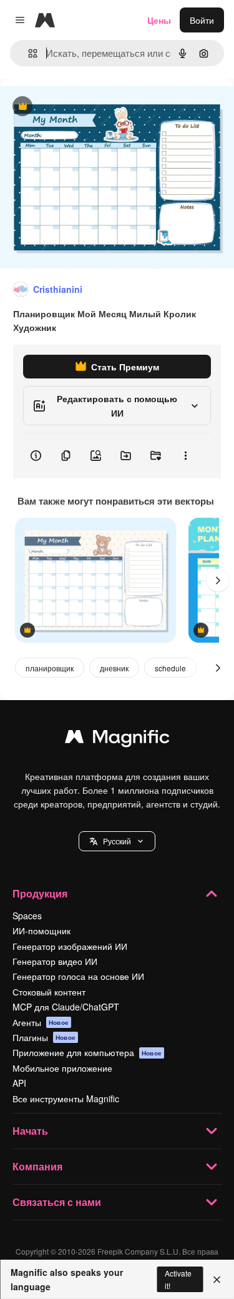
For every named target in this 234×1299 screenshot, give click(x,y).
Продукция (39, 893)
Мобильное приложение (62, 1068)
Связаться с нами (56, 1202)
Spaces (27, 915)
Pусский (117, 841)
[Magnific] (117, 739)
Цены (159, 20)
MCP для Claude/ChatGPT (65, 1006)
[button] (117, 841)
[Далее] (218, 580)
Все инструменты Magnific (65, 1098)
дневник (114, 668)
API (19, 1083)
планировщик (50, 668)
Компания (37, 1166)
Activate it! (178, 1279)
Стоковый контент (48, 991)
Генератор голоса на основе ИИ (78, 976)
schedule (170, 668)
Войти (202, 20)
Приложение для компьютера (87, 1052)
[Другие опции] (185, 455)
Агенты (40, 1022)
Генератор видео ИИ (54, 961)
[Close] (216, 1279)
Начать (30, 1131)
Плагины (44, 1037)
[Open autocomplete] (28, 53)
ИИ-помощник (41, 930)
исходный (83, 107)
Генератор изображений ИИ (69, 946)
